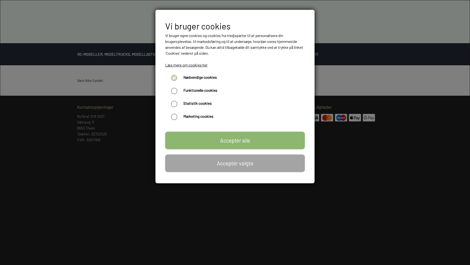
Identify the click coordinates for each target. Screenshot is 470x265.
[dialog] (235, 132)
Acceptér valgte (235, 163)
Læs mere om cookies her (186, 65)
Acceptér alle (235, 140)
